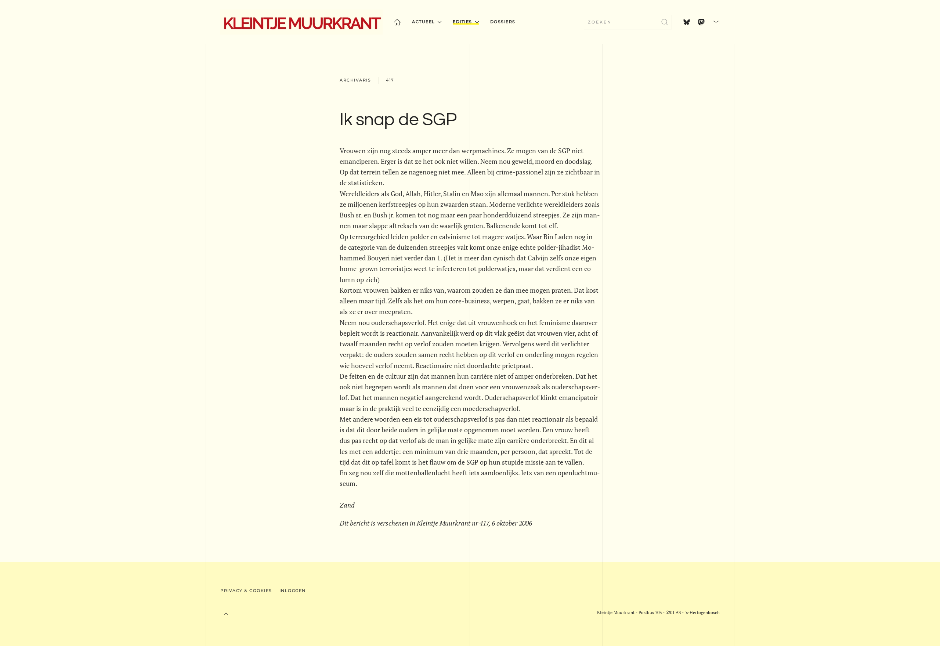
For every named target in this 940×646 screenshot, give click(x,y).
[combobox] (628, 22)
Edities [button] (462, 21)
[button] (225, 614)
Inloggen (292, 590)
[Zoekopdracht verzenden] (664, 22)
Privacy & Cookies (246, 590)
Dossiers (503, 21)
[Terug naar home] (301, 22)
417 (390, 80)
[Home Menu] (397, 22)
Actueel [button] (423, 21)
